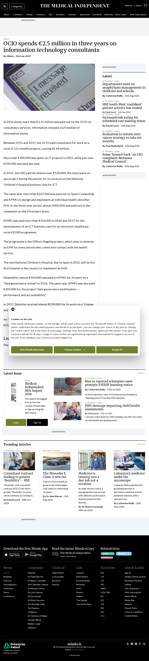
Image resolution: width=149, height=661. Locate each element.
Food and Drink (83, 580)
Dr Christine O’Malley (37, 616)
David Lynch (110, 112)
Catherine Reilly (114, 95)
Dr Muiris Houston (36, 600)
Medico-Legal (34, 624)
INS (102, 608)
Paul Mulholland (114, 145)
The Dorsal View (83, 604)
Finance (79, 592)
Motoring (47, 450)
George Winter (35, 620)
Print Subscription (133, 592)
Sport (78, 588)
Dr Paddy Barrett (35, 576)
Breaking (7, 576)
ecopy (27, 380)
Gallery (79, 596)
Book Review (82, 576)
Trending (26, 450)
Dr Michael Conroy (36, 588)
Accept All (117, 349)
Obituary (32, 627)
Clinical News (58, 573)
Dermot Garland (77, 650)
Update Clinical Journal (135, 576)
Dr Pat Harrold (34, 596)
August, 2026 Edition (68, 556)
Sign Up (37, 422)
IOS (102, 604)
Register (128, 5)
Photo (6, 592)
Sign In (128, 573)
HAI (102, 612)
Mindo (10, 56)
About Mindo (131, 596)
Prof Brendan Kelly (36, 604)
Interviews (8, 588)
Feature (55, 584)
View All (140, 373)
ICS (102, 600)
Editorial (31, 573)
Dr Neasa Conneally (86, 450)
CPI (102, 576)
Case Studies (58, 576)
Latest (6, 39)
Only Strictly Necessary (32, 349)
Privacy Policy (131, 608)
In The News (107, 81)
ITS (102, 580)
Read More (141, 444)
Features (117, 450)
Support (128, 604)
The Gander (81, 600)
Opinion (100, 450)
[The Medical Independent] (74, 5)
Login (16, 422)
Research (56, 580)
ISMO (103, 588)
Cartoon (80, 573)
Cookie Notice (131, 616)
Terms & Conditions (134, 612)
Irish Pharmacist (132, 588)
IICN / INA (105, 592)
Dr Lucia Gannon (35, 592)
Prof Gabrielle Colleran (38, 584)
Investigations (10, 584)
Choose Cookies (72, 349)
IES (102, 596)
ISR (102, 573)
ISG (102, 584)
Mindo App (130, 600)
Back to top (75, 655)
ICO (102, 616)
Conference (8, 596)
